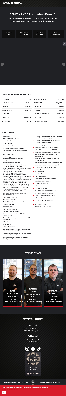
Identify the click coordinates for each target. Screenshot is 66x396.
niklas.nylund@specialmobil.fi (55, 301)
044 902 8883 (33, 299)
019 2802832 (53, 299)
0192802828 (12, 299)
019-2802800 (27, 331)
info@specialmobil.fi (37, 331)
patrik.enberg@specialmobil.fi (35, 301)
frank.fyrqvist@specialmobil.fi (14, 301)
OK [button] (4, 392)
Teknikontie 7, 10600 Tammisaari (33, 329)
